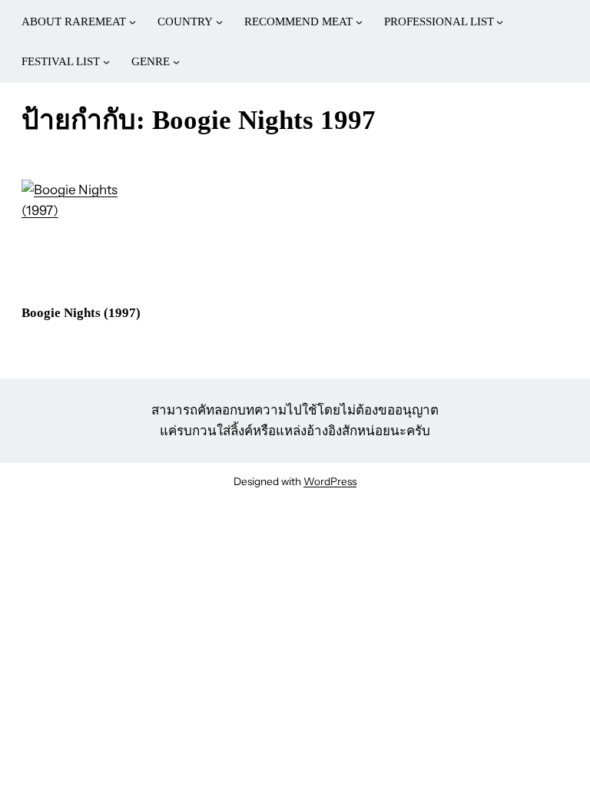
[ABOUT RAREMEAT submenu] (132, 21)
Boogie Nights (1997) (81, 312)
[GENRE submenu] (176, 61)
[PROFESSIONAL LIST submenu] (499, 21)
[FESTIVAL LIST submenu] (106, 61)
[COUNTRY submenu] (219, 21)
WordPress (329, 481)
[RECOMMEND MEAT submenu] (359, 21)
